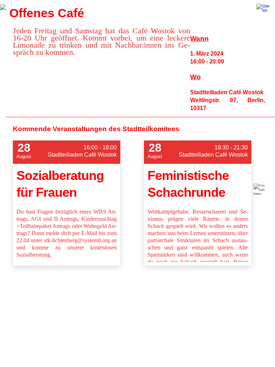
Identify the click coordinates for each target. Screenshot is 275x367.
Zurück (3, 7)
